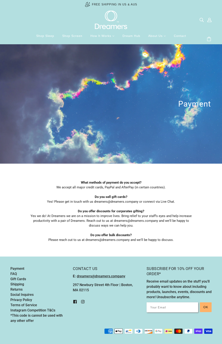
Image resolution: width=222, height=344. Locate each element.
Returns (16, 289)
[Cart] (209, 39)
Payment (17, 269)
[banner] (111, 20)
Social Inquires (22, 295)
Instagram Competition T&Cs (32, 310)
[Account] (209, 20)
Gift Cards (18, 279)
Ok (205, 307)
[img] (202, 20)
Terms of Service (23, 305)
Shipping (17, 284)
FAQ (13, 274)
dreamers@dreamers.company (136, 221)
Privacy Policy (21, 300)
